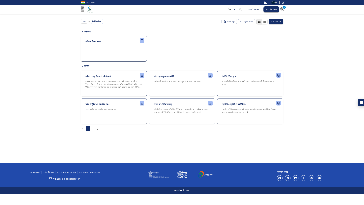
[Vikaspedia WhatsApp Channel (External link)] (311, 178)
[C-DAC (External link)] (182, 175)
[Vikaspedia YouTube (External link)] (319, 178)
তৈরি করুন (274, 21)
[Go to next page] (97, 128)
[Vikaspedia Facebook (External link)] (280, 178)
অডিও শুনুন (230, 21)
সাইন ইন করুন (253, 9)
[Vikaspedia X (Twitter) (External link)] (303, 178)
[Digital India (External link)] (205, 175)
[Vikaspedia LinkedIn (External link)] (295, 178)
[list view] (265, 21)
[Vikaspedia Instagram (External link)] (287, 178)
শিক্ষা (229, 9)
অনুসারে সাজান (248, 21)
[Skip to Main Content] (265, 2)
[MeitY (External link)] (82, 9)
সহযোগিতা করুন (271, 9)
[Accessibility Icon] (283, 2)
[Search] (241, 9)
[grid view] (259, 21)
